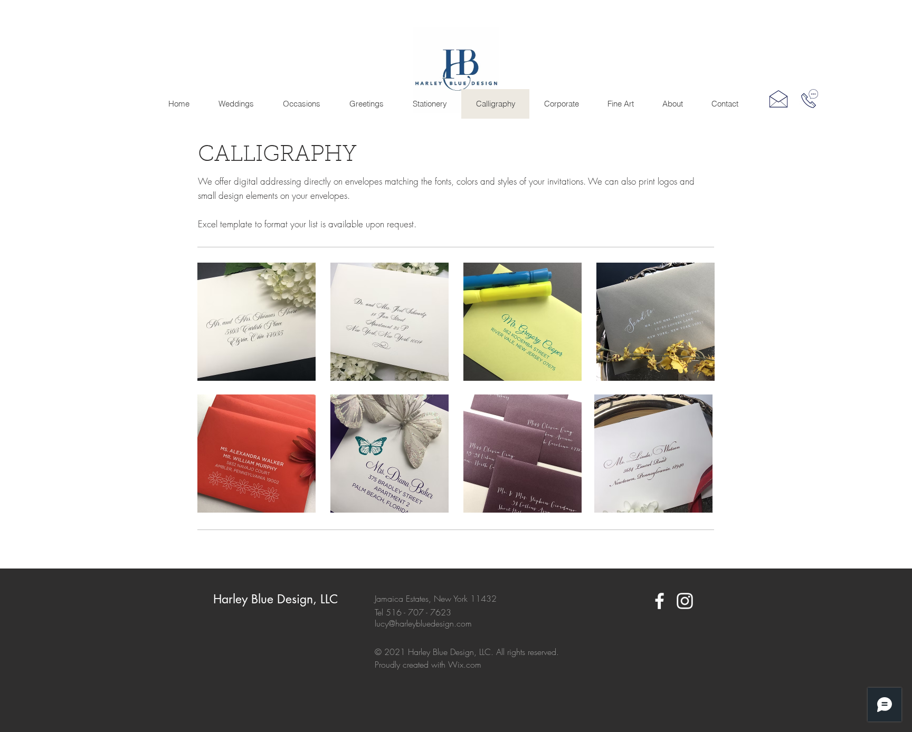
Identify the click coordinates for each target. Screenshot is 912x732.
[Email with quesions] (778, 98)
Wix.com (464, 664)
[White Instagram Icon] (685, 601)
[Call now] (809, 98)
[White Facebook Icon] (659, 601)
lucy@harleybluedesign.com (423, 623)
